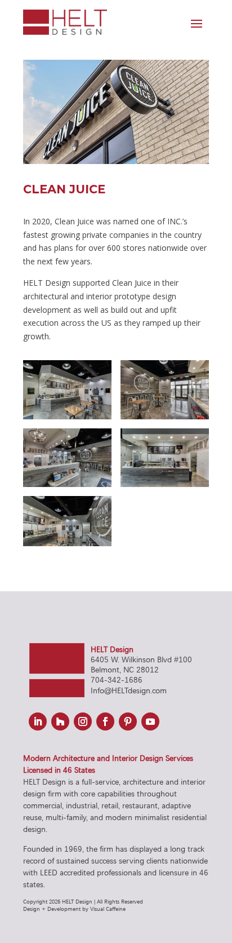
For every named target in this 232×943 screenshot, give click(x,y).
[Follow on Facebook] (105, 721)
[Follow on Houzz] (60, 721)
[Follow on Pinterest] (128, 721)
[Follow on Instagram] (83, 721)
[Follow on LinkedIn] (38, 721)
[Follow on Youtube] (150, 721)
